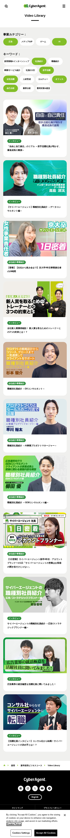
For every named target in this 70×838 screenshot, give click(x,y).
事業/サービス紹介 (12, 70)
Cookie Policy (14, 824)
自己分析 (10, 88)
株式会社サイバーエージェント (35, 6)
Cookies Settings (21, 833)
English (35, 797)
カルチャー (43, 79)
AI (59, 41)
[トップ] (4, 765)
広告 (11, 41)
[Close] (64, 815)
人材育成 (27, 79)
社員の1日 (30, 70)
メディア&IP (26, 41)
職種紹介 (55, 61)
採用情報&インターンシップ (16, 61)
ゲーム (43, 41)
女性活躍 (10, 79)
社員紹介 (39, 61)
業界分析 (27, 88)
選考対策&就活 (43, 88)
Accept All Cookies (46, 833)
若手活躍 (46, 70)
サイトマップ (17, 808)
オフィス (59, 79)
